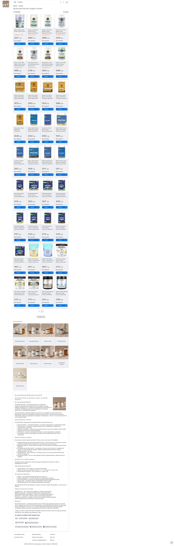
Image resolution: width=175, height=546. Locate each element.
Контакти (52, 534)
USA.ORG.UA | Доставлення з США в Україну (38, 544)
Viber (16, 518)
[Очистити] (63, 2)
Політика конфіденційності (39, 540)
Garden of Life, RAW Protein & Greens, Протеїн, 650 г (60, 64)
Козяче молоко (20, 386)
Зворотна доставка (37, 537)
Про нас (52, 537)
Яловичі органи (48, 363)
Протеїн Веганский (20, 341)
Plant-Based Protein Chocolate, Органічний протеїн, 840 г (33, 64)
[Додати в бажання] (24, 44)
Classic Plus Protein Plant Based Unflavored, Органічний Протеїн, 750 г (19, 131)
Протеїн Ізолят (47, 341)
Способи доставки (19, 534)
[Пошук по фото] (61, 2)
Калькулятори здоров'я (32, 522)
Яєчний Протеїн (20, 363)
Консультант (21, 522)
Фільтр (66, 12)
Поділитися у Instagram (50, 526)
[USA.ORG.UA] (15, 2)
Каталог (15, 5)
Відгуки (52, 540)
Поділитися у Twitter (37, 526)
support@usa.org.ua (33, 518)
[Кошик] (66, 2)
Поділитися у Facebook (22, 526)
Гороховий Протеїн (34, 341)
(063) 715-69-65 (23, 518)
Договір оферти (36, 534)
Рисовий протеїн (61, 341)
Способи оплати (18, 537)
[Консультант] (172, 543)
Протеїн (21, 5)
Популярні (17, 12)
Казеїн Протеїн (34, 363)
